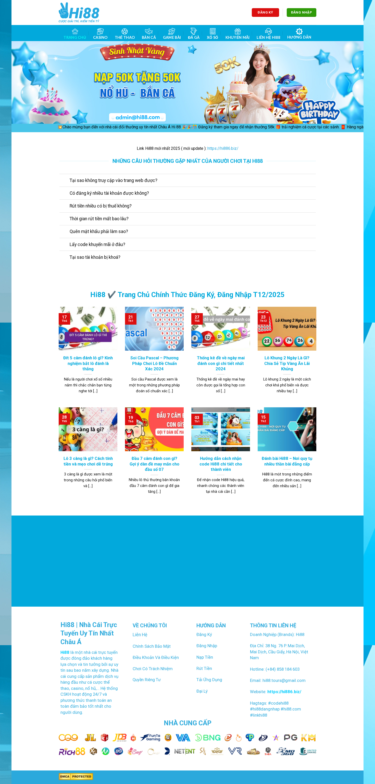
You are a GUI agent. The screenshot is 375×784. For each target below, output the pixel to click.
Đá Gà (193, 37)
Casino (100, 37)
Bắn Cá (149, 37)
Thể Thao (125, 37)
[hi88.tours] (79, 12)
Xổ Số (212, 37)
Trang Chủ (75, 37)
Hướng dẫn (299, 37)
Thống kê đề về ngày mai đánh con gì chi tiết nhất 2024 (221, 363)
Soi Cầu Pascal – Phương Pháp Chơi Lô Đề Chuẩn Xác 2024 (154, 363)
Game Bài (172, 37)
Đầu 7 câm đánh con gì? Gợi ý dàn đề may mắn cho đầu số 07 (154, 464)
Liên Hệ (140, 634)
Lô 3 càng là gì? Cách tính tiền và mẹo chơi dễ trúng (88, 461)
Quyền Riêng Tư (147, 679)
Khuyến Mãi (238, 37)
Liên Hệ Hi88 (268, 37)
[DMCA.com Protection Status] (76, 776)
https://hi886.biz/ (223, 148)
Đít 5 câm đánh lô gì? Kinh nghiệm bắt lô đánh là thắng (88, 363)
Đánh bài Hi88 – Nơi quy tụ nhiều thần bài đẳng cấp (287, 461)
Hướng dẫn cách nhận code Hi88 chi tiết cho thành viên (220, 464)
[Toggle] (64, 180)
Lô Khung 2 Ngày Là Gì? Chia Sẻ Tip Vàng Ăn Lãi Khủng (287, 363)
